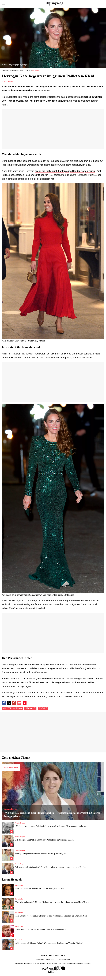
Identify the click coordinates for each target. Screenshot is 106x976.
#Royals (30, 708)
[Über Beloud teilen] (24, 703)
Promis (4, 81)
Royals (10, 81)
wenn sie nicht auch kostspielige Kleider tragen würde (65, 171)
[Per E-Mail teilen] (19, 703)
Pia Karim (35, 70)
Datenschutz (49, 959)
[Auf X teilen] (9, 703)
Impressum (40, 959)
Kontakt (60, 955)
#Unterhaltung (12, 708)
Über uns (46, 955)
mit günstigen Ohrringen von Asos (49, 100)
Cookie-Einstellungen (62, 959)
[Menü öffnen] (3, 3)
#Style (43, 708)
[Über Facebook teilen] (4, 703)
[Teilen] (14, 703)
